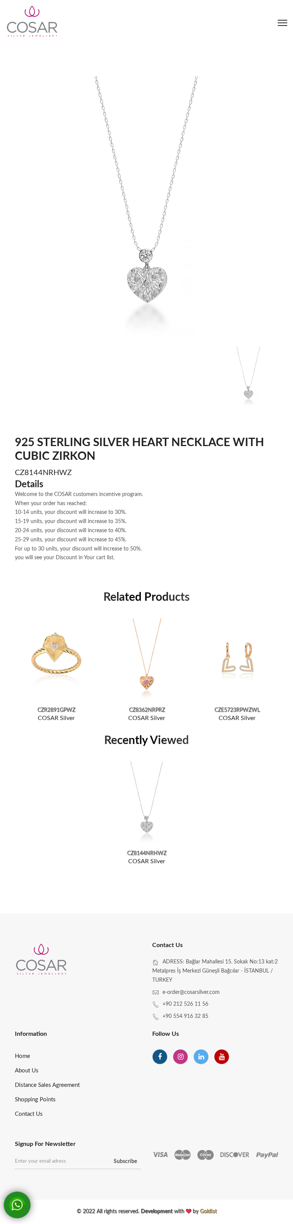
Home (22, 1056)
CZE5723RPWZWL (237, 710)
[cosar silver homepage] (33, 23)
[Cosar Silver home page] (42, 960)
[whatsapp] (17, 1205)
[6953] (146, 659)
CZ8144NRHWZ (146, 853)
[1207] (146, 803)
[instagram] (180, 1056)
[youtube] (221, 1056)
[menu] (282, 23)
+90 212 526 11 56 (185, 1004)
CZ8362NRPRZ (147, 710)
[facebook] (159, 1056)
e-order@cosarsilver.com (191, 992)
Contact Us (29, 1114)
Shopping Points (35, 1099)
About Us (27, 1071)
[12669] (56, 659)
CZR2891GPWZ (56, 710)
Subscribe (125, 1161)
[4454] (237, 659)
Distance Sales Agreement (47, 1085)
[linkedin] (201, 1056)
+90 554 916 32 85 (185, 1016)
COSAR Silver (56, 718)
